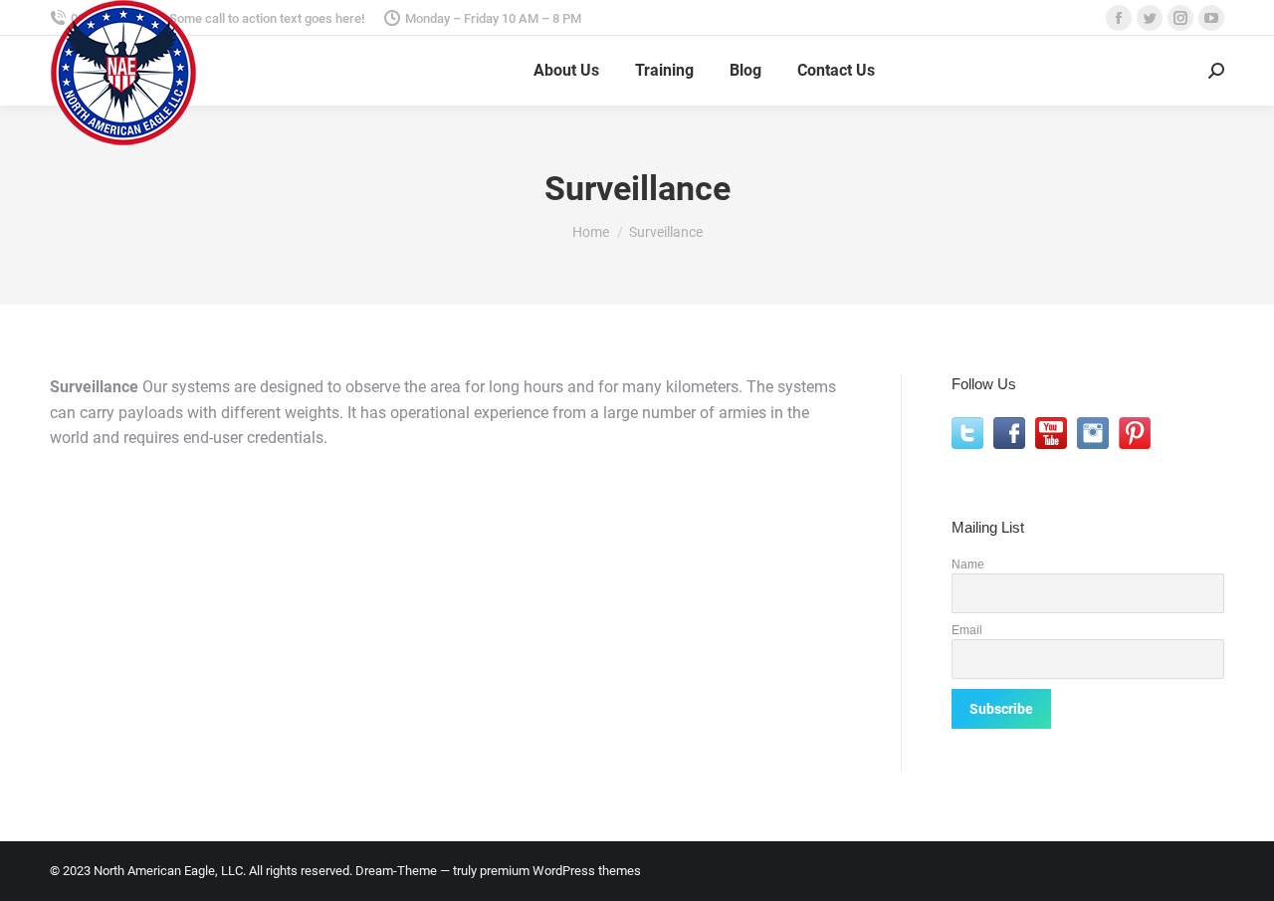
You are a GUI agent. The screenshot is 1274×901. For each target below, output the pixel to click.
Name (968, 564)
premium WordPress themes (560, 870)
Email (967, 629)
